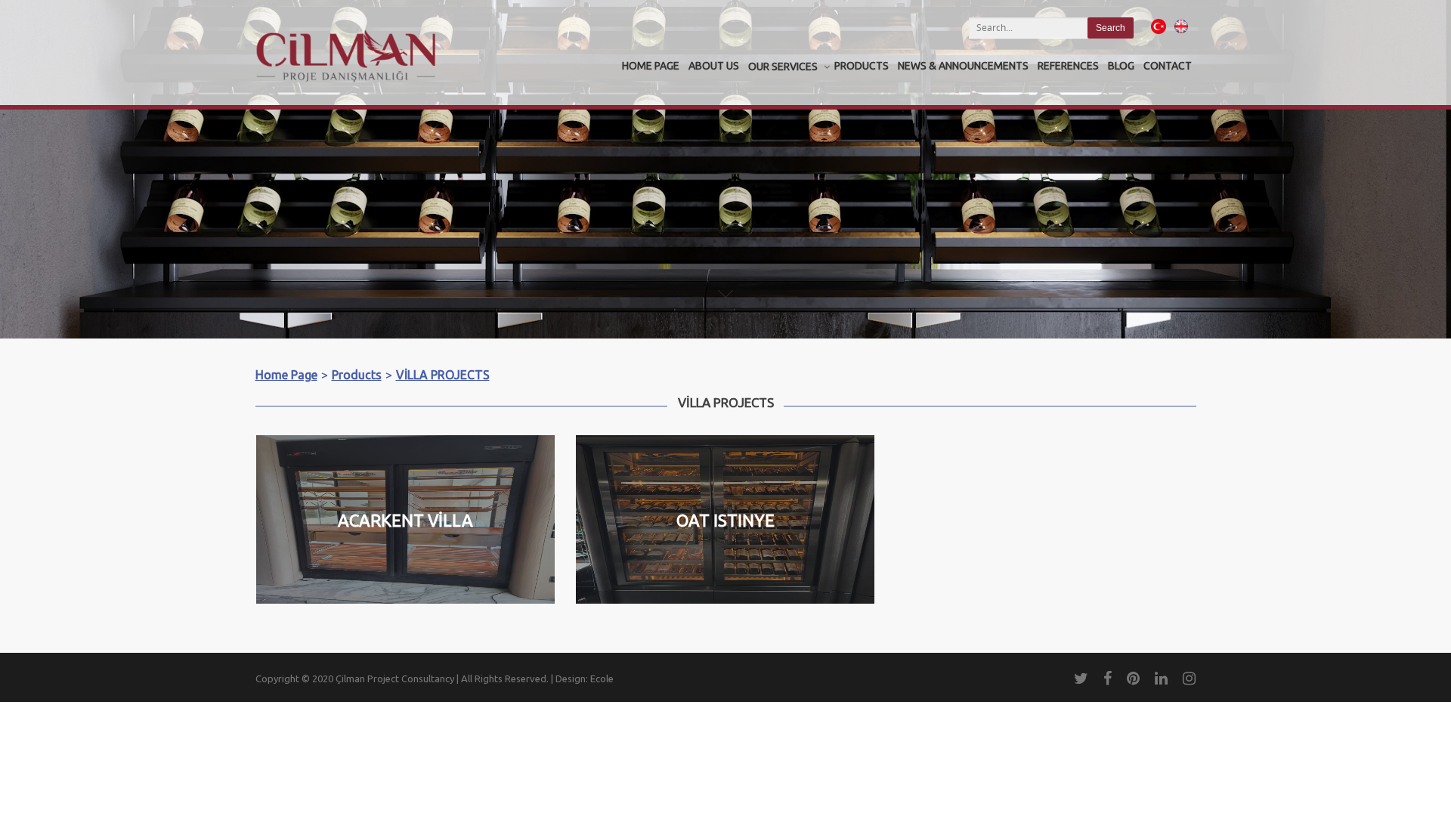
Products (861, 66)
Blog (1121, 66)
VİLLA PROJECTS (443, 375)
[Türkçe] (1158, 35)
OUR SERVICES (783, 66)
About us (713, 66)
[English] (1181, 35)
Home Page (650, 66)
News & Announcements (963, 66)
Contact (1167, 66)
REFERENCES (1068, 66)
